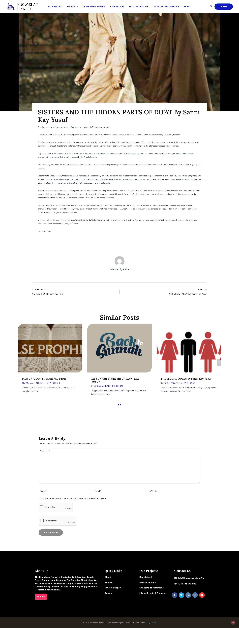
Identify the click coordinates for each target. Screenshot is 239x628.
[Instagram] (188, 595)
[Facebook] (174, 595)
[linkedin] (195, 595)
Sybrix (153, 622)
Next (219, 362)
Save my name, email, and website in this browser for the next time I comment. (74, 498)
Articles (108, 582)
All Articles (55, 6)
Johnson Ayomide (119, 269)
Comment (45, 451)
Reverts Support (113, 588)
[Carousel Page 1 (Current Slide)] (119, 405)
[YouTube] (202, 595)
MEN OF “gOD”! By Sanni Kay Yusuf (44, 378)
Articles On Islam (138, 6)
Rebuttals (72, 6)
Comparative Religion (94, 6)
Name (43, 491)
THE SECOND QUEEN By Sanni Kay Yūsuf (186, 378)
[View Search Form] (211, 6)
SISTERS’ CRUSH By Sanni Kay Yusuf (47, 291)
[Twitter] (181, 595)
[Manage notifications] (233, 623)
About (108, 577)
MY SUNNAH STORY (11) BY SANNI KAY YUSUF (115, 380)
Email (98, 491)
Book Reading (117, 6)
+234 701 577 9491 (187, 584)
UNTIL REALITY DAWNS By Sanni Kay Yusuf (188, 291)
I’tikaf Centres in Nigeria (166, 6)
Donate (223, 6)
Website (153, 491)
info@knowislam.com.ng (191, 578)
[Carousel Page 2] (120, 405)
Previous (20, 362)
